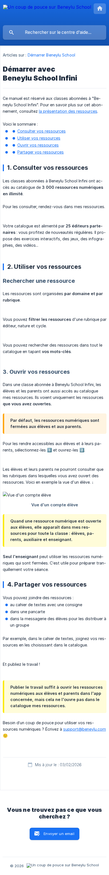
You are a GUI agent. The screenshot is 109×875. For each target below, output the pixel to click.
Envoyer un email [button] (59, 833)
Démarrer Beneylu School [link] (51, 55)
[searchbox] (54, 32)
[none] (47, 12)
